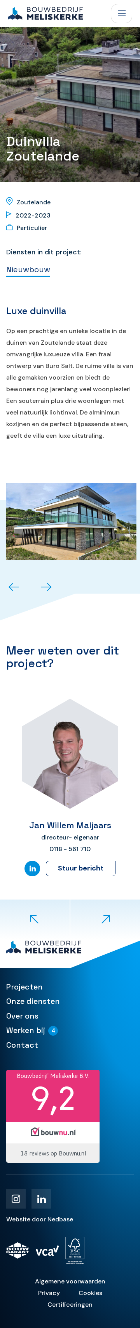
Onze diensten (33, 1001)
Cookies (90, 1293)
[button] (13, 588)
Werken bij (25, 1030)
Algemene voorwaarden (70, 1281)
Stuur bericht (80, 868)
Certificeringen (70, 1304)
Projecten (24, 987)
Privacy (49, 1293)
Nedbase (60, 1219)
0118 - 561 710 (70, 849)
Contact (22, 1045)
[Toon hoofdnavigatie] (121, 13)
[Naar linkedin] (41, 1199)
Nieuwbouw (28, 269)
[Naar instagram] (16, 1199)
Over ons (22, 1016)
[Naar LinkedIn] (32, 868)
